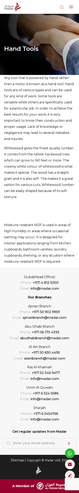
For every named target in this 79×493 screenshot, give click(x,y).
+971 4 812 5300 (46, 283)
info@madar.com (44, 288)
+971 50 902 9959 (46, 312)
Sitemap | (19, 460)
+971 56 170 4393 (45, 332)
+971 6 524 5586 (46, 393)
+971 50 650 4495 (46, 352)
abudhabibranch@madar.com (44, 338)
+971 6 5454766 (45, 414)
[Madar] (12, 7)
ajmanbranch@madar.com (45, 318)
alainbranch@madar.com (44, 358)
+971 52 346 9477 (46, 373)
